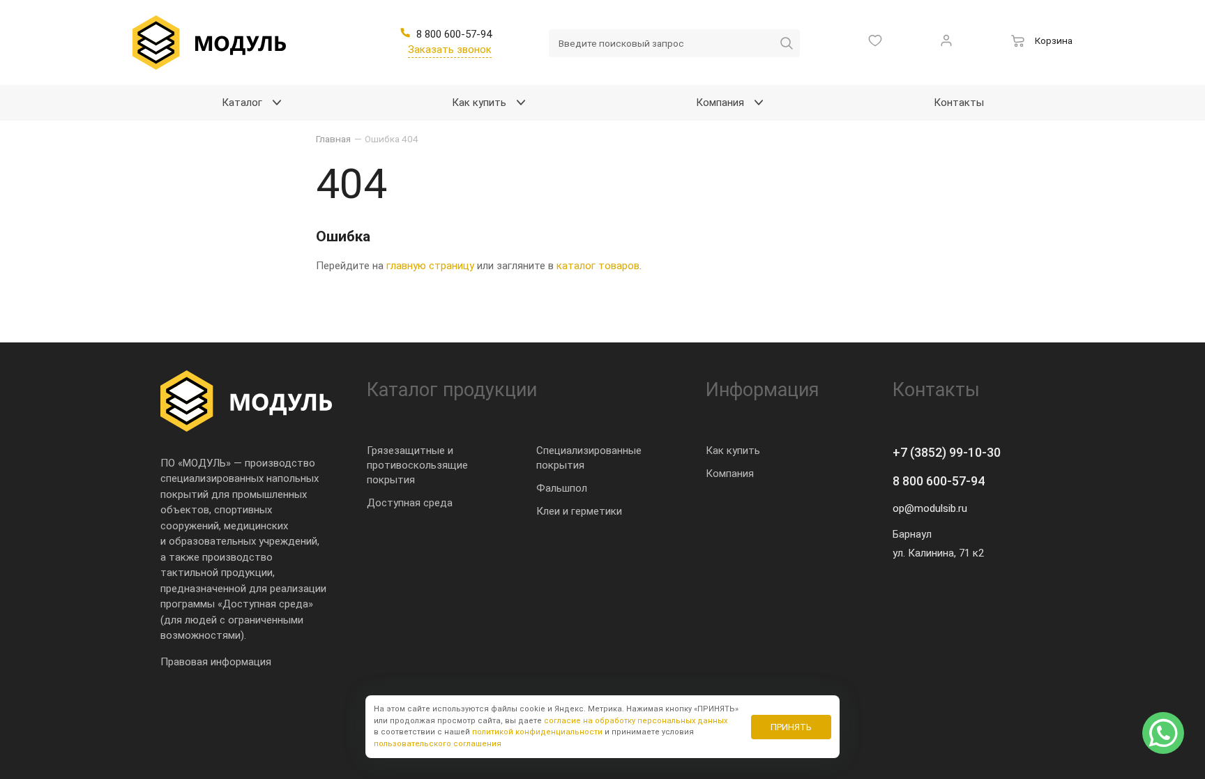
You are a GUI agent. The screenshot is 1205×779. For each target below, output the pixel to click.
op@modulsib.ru (930, 508)
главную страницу (430, 265)
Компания (730, 473)
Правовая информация (215, 662)
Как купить (733, 450)
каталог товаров (597, 265)
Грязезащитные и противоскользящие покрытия (417, 465)
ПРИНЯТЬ (791, 727)
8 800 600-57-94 (939, 481)
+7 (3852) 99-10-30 (947, 452)
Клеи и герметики (579, 511)
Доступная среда (410, 503)
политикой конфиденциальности (537, 731)
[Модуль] (209, 42)
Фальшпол (561, 488)
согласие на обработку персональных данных (635, 720)
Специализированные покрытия (589, 457)
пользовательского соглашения (437, 743)
